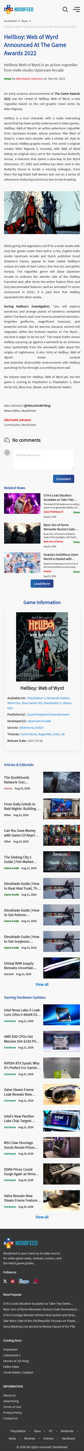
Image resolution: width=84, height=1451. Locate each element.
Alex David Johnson (29, 78)
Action (39, 727)
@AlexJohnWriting (37, 405)
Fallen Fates (11, 1367)
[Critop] (36, 1281)
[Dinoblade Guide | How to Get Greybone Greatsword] (61, 951)
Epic (10, 708)
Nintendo (67, 1431)
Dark (56, 734)
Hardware (68, 1438)
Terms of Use (12, 1407)
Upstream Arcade (39, 721)
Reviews (29, 1438)
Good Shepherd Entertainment (48, 714)
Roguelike (45, 734)
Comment (63, 479)
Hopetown (10, 1349)
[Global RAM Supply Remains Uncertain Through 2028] (61, 977)
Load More (42, 584)
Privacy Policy (12, 1412)
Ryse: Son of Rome (53, 541)
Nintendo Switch (58, 698)
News (24, 21)
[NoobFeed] (19, 9)
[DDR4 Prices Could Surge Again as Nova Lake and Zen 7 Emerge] (61, 1183)
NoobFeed (10, 21)
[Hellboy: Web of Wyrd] (42, 680)
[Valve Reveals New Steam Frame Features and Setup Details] (61, 1210)
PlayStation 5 (52, 703)
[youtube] (12, 1281)
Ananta (47, 571)
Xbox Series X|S (32, 703)
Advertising (11, 1401)
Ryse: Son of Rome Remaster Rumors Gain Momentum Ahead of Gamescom (59, 531)
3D (63, 734)
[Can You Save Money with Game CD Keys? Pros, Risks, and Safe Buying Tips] (61, 844)
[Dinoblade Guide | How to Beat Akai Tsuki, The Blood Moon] (61, 898)
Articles (48, 1438)
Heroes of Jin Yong (16, 1361)
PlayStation (18, 1431)
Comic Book (28, 734)
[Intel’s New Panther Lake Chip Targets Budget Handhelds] (61, 1130)
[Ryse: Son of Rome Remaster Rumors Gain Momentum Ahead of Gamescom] (22, 542)
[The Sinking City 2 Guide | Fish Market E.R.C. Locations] (61, 871)
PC (51, 1431)
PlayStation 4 (36, 698)
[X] (5, 1281)
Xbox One (13, 703)
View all (42, 984)
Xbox (37, 1431)
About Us (9, 1395)
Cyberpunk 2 (12, 1355)
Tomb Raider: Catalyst (18, 1372)
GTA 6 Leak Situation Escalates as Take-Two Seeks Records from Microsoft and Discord (59, 501)
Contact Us (10, 1418)
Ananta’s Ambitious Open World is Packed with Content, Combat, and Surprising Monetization (61, 560)
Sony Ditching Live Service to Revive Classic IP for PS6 (39, 1326)
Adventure (26, 727)
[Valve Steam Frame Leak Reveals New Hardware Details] (61, 1104)
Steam (67, 703)
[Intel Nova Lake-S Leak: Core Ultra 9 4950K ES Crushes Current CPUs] (61, 1024)
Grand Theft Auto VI (53, 511)
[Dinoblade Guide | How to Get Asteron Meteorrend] (61, 924)
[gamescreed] (23, 1281)
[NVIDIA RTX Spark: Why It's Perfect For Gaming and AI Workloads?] (61, 1077)
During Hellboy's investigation (26, 306)
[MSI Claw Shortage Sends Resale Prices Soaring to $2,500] (61, 1157)
